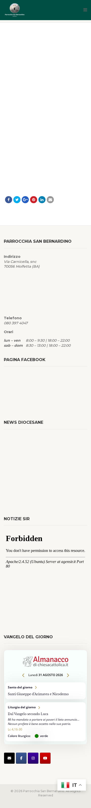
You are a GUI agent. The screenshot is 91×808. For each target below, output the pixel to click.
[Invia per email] (50, 199)
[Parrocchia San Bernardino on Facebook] (21, 758)
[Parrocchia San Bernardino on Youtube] (45, 758)
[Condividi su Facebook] (8, 199)
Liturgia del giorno (45, 721)
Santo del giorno (45, 690)
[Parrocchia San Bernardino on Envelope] (9, 758)
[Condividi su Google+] (25, 199)
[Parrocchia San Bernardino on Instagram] (33, 758)
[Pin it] (33, 199)
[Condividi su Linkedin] (42, 199)
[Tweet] (16, 199)
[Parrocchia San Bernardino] (33, 10)
